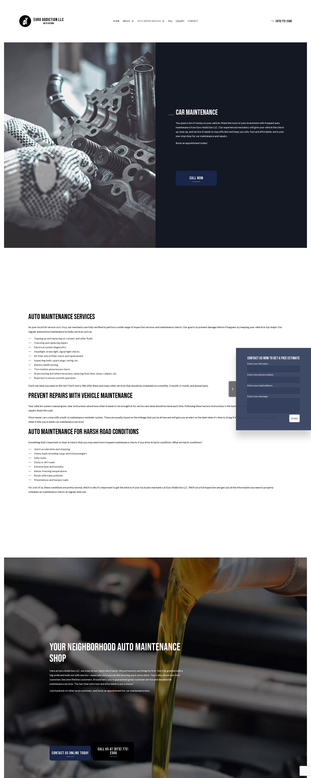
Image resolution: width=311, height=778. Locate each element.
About (126, 21)
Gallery (180, 21)
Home (116, 21)
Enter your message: (257, 396)
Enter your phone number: (260, 374)
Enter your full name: (257, 363)
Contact (193, 21)
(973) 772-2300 (284, 21)
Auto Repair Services (149, 21)
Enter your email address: (260, 385)
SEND (294, 418)
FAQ (170, 21)
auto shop (61, 329)
